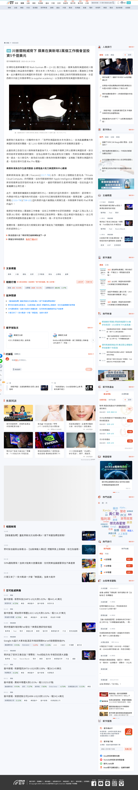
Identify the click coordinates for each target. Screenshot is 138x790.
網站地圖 (79, 781)
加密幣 (65, 3)
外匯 (53, 3)
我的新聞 (119, 7)
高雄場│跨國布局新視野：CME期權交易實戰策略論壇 (119, 303)
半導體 (108, 572)
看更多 (90, 327)
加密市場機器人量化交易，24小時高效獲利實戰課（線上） (119, 293)
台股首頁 (80, 282)
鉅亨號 (80, 3)
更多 (129, 55)
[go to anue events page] (118, 2)
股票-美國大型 (112, 412)
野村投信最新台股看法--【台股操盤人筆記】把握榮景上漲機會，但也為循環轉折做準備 (41, 305)
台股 (28, 3)
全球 (58, 3)
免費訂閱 (128, 749)
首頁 (16, 3)
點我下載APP (32, 239)
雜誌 (111, 7)
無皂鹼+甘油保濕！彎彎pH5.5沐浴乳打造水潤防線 (49, 425)
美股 (34, 3)
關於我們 (32, 781)
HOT (109, 270)
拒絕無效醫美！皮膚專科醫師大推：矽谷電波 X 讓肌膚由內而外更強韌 (81, 425)
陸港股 (40, 3)
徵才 (72, 781)
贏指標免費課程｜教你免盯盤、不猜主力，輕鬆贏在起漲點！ (119, 272)
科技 (28, 7)
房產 (84, 7)
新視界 (98, 7)
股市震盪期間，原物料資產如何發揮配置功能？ (18, 425)
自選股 (127, 7)
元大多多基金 (105, 439)
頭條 (9, 7)
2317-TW (45, 175)
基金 (47, 3)
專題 (105, 7)
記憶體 (108, 559)
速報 (51, 7)
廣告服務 (47, 781)
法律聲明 (86, 781)
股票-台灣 (110, 424)
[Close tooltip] (18, 390)
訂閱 (87, 3)
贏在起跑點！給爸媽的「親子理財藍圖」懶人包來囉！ (37, 282)
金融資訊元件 (57, 781)
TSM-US (27, 200)
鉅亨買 (73, 3)
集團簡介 (40, 781)
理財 (91, 7)
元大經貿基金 (105, 430)
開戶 (130, 408)
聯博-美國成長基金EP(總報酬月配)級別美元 (113, 407)
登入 (125, 3)
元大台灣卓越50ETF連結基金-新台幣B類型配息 (113, 419)
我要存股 (89, 282)
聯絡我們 (66, 781)
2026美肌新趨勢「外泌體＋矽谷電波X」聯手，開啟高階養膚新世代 (80, 452)
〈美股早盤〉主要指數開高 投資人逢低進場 (24, 387)
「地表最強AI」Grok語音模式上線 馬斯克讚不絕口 (68, 387)
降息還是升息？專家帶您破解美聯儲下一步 (27, 235)
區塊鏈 (77, 7)
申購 (130, 421)
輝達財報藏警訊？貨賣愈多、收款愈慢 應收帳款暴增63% (50, 452)
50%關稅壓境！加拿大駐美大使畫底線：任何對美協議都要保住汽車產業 (35, 308)
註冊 (128, 3)
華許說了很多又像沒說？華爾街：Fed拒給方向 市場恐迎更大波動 (18, 452)
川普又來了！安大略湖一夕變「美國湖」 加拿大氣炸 (28, 312)
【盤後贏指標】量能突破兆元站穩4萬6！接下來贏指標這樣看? (32, 301)
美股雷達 (15, 43)
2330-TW (17, 200)
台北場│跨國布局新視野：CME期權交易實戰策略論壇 (119, 283)
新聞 (22, 3)
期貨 (70, 7)
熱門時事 (44, 7)
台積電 (108, 565)
